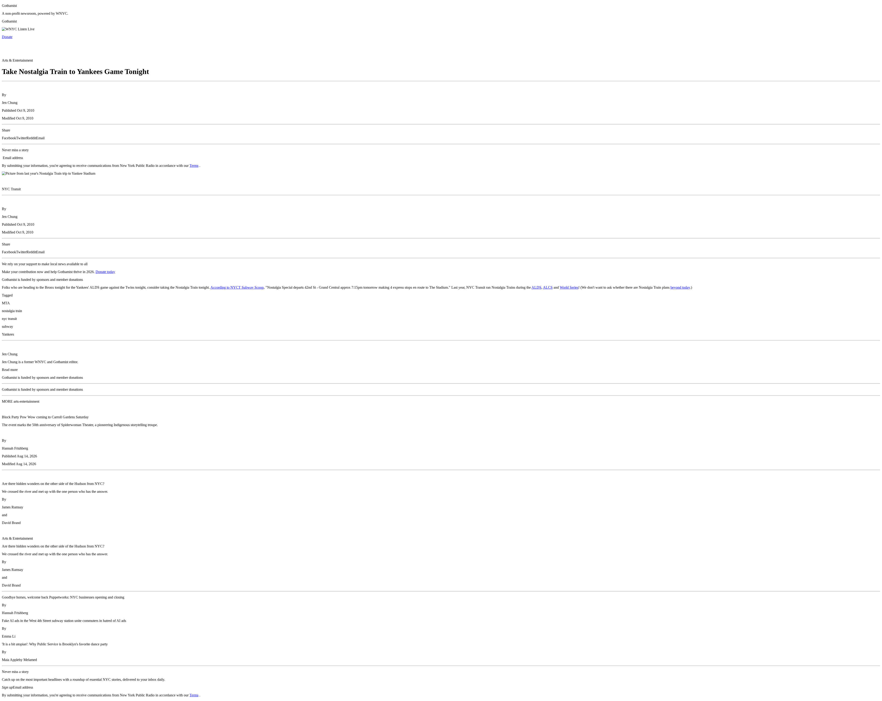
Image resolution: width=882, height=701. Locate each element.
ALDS (536, 287)
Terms (193, 166)
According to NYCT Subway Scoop (237, 287)
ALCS (548, 287)
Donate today (105, 272)
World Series (569, 287)
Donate (7, 37)
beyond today (680, 287)
